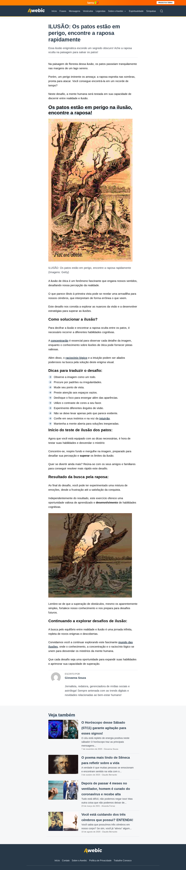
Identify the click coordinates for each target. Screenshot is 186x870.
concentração (59, 340)
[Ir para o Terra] (93, 2)
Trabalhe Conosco (123, 860)
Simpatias (151, 11)
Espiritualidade (136, 11)
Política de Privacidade (100, 860)
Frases (63, 11)
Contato (66, 860)
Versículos (88, 11)
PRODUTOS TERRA (165, 2)
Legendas (100, 11)
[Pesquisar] (161, 11)
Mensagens (74, 11)
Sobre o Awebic (115, 11)
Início (54, 11)
